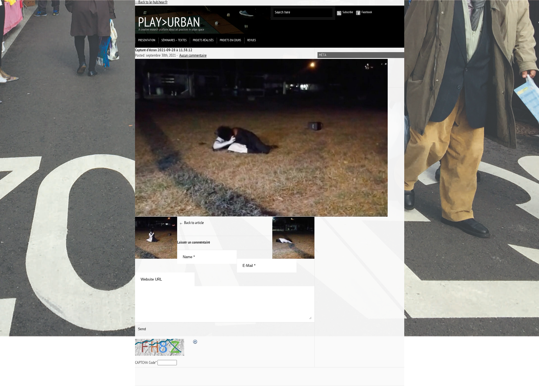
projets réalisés (203, 40)
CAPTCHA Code (145, 363)
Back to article (194, 223)
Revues (251, 40)
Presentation (146, 40)
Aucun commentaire (193, 56)
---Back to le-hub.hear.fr (151, 2)
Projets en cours (230, 40)
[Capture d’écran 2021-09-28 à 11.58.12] (224, 138)
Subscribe (347, 12)
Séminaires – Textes (174, 40)
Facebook (367, 12)
